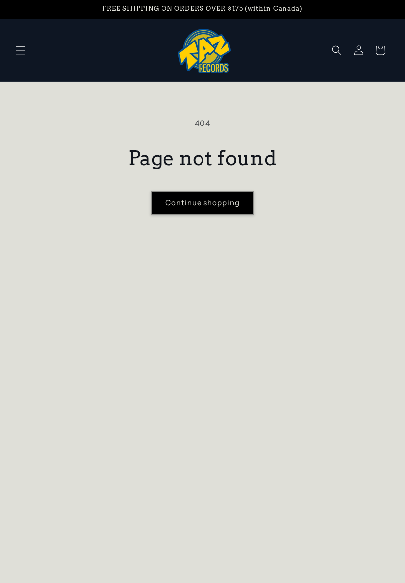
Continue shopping (202, 202)
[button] (21, 50)
